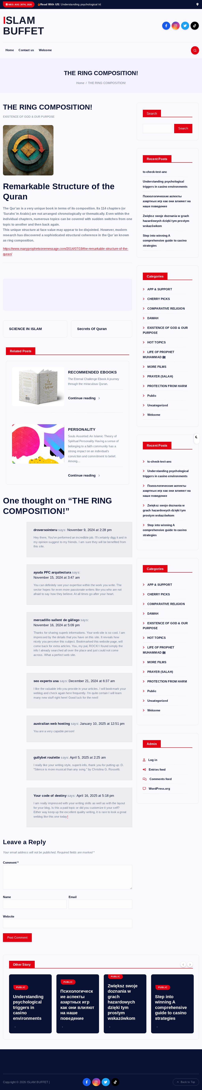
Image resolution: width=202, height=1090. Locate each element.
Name (7, 897)
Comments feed (161, 779)
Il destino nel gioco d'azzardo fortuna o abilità (171, 1013)
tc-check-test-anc (155, 171)
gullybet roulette (47, 757)
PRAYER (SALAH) (160, 376)
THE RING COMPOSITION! (107, 83)
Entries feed (157, 769)
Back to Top (188, 1082)
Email (73, 897)
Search (152, 113)
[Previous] (183, 964)
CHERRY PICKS (158, 299)
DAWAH (153, 318)
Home (10, 50)
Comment (11, 862)
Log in (152, 760)
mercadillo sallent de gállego (56, 620)
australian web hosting (52, 724)
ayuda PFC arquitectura (52, 572)
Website (8, 916)
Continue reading (82, 398)
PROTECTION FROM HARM (167, 386)
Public (151, 395)
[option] (30, 1003)
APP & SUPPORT (159, 289)
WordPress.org (159, 788)
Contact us (26, 50)
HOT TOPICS (156, 342)
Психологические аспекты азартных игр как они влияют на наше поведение (167, 201)
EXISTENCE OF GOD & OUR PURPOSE (29, 116)
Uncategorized (157, 405)
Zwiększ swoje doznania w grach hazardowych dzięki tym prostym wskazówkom (166, 221)
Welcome (45, 50)
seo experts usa (46, 681)
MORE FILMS (156, 366)
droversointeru (45, 530)
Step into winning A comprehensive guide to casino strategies (165, 240)
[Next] (190, 964)
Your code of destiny (50, 796)
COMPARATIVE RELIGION (166, 308)
